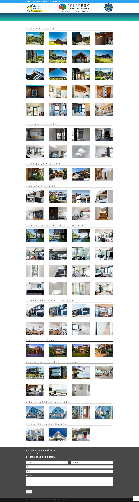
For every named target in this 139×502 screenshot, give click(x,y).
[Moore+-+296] (58, 115)
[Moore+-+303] (104, 115)
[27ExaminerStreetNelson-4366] (81, 356)
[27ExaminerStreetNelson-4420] (58, 356)
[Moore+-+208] (58, 62)
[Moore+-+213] (58, 80)
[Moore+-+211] (104, 62)
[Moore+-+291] (35, 115)
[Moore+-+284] (81, 97)
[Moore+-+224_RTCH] (35, 97)
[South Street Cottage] (35, 418)
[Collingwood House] (35, 242)
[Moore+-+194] (35, 62)
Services (67, 11)
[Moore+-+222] (104, 80)
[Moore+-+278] (58, 97)
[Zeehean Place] (35, 202)
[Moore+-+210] (81, 62)
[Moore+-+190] (81, 44)
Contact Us (85, 11)
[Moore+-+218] (81, 80)
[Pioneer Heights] (35, 140)
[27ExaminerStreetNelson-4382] (35, 356)
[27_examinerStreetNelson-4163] (104, 356)
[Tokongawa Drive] (35, 180)
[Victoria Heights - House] (35, 378)
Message (29, 475)
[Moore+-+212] (35, 80)
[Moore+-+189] (58, 44)
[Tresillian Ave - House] (35, 316)
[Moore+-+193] (104, 44)
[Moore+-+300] (81, 115)
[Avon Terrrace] (35, 440)
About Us (76, 11)
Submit (29, 492)
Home (61, 11)
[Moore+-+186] (35, 44)
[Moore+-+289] (104, 97)
